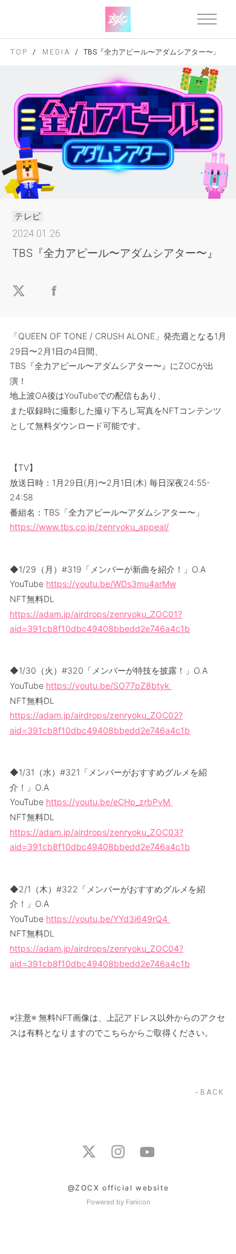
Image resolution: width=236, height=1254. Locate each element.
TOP (19, 52)
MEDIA (56, 52)
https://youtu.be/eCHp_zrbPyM (109, 802)
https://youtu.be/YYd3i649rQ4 (108, 919)
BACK (212, 1092)
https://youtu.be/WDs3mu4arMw (111, 584)
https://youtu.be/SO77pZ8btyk (109, 685)
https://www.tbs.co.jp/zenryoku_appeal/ (89, 527)
